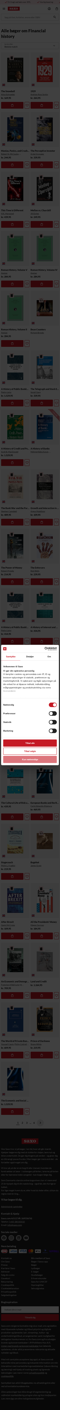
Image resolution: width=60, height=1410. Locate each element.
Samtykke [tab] (11, 656)
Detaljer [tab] (30, 656)
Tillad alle (30, 743)
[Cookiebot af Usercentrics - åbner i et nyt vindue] (44, 649)
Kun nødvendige (30, 759)
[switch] (53, 713)
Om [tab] (49, 656)
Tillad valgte (30, 751)
